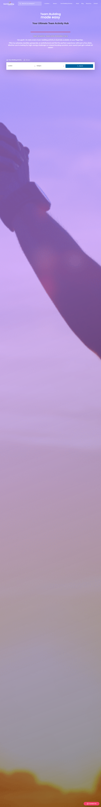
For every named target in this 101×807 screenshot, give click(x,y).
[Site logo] (9, 3)
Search (81, 66)
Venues (55, 3)
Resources (88, 3)
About (77, 3)
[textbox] (22, 66)
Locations (46, 3)
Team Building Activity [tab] (15, 60)
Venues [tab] (28, 60)
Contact (96, 3)
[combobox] (22, 66)
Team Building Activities (66, 3)
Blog (82, 3)
